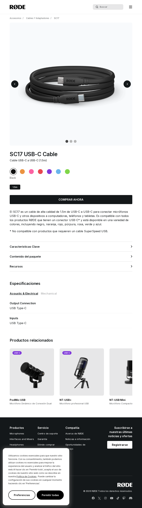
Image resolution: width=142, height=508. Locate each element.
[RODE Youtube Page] (111, 498)
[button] (130, 7)
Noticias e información (77, 439)
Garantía (42, 439)
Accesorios (15, 18)
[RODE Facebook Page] (93, 498)
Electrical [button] (24, 293)
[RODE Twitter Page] (99, 498)
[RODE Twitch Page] (124, 498)
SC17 (56, 18)
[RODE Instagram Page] (105, 498)
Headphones (17, 444)
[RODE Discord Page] (130, 498)
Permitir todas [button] (50, 495)
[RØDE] (17, 7)
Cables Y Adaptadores (37, 18)
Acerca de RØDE (74, 433)
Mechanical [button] (49, 293)
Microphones (17, 433)
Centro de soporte (48, 433)
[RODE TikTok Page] (118, 498)
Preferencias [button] (22, 495)
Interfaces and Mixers (22, 439)
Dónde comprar (46, 444)
